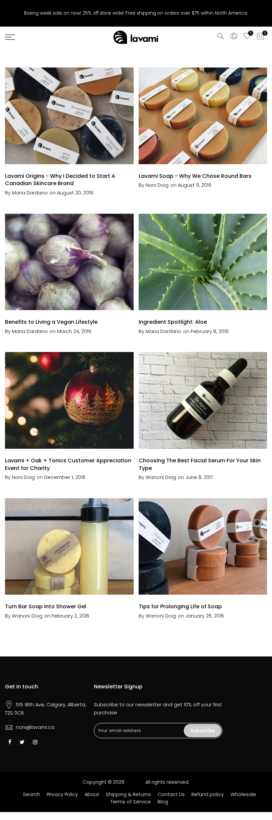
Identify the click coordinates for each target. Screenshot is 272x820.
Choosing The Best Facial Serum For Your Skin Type (200, 464)
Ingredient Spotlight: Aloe (173, 322)
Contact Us (171, 794)
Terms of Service (130, 801)
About (92, 794)
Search (31, 794)
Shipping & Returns (128, 794)
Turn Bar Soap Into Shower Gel (45, 606)
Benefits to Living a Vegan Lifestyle (51, 322)
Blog (163, 801)
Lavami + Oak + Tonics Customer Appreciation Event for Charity (68, 464)
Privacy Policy (62, 794)
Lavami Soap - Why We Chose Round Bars (195, 176)
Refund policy (207, 794)
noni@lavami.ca (35, 727)
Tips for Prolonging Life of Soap (180, 606)
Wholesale (243, 794)
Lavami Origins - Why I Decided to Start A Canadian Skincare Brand (60, 179)
